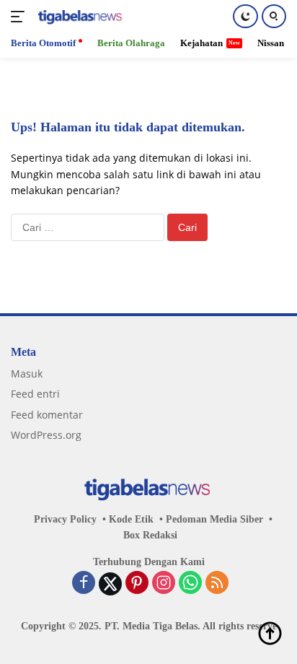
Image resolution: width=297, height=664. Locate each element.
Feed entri (35, 394)
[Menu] (20, 16)
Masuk (27, 373)
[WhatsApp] (190, 584)
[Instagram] (163, 584)
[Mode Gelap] (245, 16)
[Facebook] (83, 584)
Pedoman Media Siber (214, 519)
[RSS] (217, 584)
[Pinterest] (136, 584)
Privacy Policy (65, 519)
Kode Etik (131, 519)
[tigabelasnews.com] (79, 17)
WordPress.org (46, 435)
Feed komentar (47, 414)
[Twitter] (110, 583)
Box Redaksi (150, 535)
